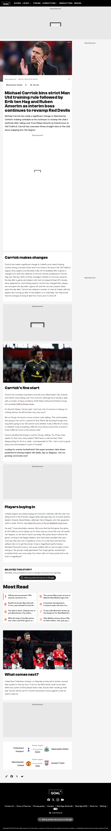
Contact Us (9, 806)
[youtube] (62, 800)
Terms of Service (23, 806)
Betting (103, 806)
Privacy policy (39, 806)
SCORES (17, 3)
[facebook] (48, 800)
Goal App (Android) (65, 806)
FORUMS (37, 3)
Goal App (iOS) (81, 806)
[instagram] (58, 800)
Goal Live (94, 806)
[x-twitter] (53, 800)
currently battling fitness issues (21, 404)
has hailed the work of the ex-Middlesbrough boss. (46, 523)
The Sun (16, 277)
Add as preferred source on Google (39, 578)
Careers (50, 806)
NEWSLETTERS (65, 3)
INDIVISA (77, 3)
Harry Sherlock (10, 79)
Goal (15, 828)
